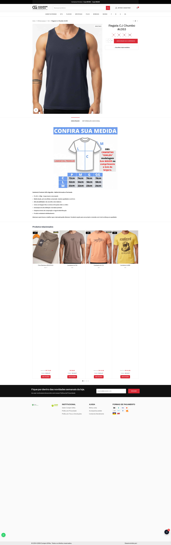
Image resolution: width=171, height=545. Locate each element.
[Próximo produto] (137, 21)
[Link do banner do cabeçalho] (85, 2)
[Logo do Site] (40, 8)
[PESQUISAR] (108, 8)
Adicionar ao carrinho (126, 41)
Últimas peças (41, 21)
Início (34, 21)
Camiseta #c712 (99, 265)
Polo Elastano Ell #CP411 (45, 265)
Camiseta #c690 (125, 265)
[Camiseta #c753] (72, 247)
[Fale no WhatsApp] (3, 535)
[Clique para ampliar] (36, 110)
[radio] (114, 35)
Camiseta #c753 (72, 265)
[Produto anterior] (133, 21)
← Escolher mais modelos (122, 47)
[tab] (75, 120)
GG (49, 21)
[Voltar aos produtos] (135, 21)
